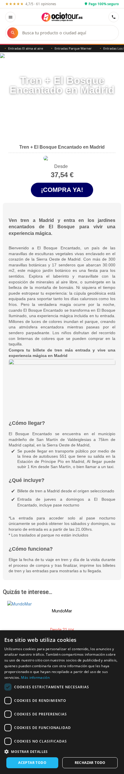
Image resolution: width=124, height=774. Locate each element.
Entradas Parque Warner (70, 48)
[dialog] (62, 702)
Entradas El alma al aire (22, 48)
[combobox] (67, 32)
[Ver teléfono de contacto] (113, 17)
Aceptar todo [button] (32, 762)
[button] (62, 751)
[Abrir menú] (10, 17)
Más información (35, 677)
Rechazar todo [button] (90, 762)
